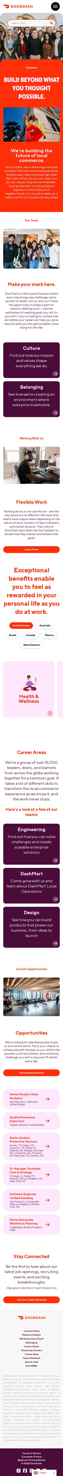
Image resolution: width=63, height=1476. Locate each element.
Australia (44, 625)
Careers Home (32, 1331)
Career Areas (31, 1346)
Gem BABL (31, 1366)
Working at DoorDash (31, 1338)
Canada (30, 635)
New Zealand (32, 644)
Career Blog (31, 1354)
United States (21, 625)
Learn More (31, 549)
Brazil (12, 635)
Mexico (49, 635)
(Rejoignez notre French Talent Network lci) (32, 1287)
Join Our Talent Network (32, 1299)
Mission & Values (31, 1335)
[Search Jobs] (52, 23)
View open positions (31, 1072)
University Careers (31, 1350)
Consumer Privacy (31, 1456)
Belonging (31, 1342)
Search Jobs (31, 1362)
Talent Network (31, 1358)
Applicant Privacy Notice (31, 1460)
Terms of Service (31, 1453)
